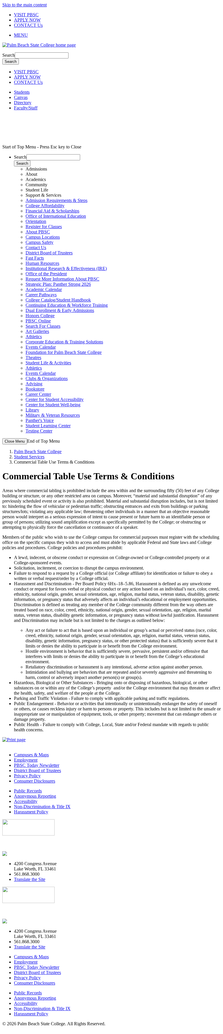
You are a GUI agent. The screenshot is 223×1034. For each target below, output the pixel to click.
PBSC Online (38, 320)
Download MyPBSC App (26, 843)
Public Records (28, 790)
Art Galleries (37, 331)
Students (22, 92)
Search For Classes (43, 326)
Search (8, 55)
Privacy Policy (27, 775)
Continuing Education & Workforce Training (67, 305)
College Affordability (45, 205)
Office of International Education (56, 216)
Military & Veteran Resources (53, 415)
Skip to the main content (24, 4)
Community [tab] (36, 184)
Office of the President (46, 273)
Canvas (21, 97)
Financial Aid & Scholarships (52, 210)
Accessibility (25, 801)
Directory (22, 102)
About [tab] (31, 174)
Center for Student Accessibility (55, 399)
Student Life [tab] (37, 189)
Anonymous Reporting (35, 796)
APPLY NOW (27, 19)
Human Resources (42, 263)
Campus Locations (43, 237)
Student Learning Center (48, 425)
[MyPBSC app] (19, 853)
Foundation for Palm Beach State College (64, 352)
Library (32, 409)
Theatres (33, 357)
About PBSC (38, 231)
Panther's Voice (40, 420)
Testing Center (39, 430)
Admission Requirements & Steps (56, 200)
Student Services (29, 456)
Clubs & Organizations (47, 378)
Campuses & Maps (31, 754)
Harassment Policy (31, 811)
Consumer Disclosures (34, 780)
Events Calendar (41, 347)
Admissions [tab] (36, 168)
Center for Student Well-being (53, 404)
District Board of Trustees (49, 252)
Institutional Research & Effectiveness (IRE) (66, 268)
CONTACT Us (28, 25)
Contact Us (36, 247)
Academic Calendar (44, 289)
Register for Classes (44, 226)
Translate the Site (29, 879)
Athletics (34, 336)
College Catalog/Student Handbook (58, 299)
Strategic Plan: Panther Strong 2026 (58, 284)
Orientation (36, 221)
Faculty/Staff (25, 107)
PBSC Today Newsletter (36, 765)
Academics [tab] (36, 179)
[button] (117, 35)
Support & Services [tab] (43, 195)
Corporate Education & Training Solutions (64, 341)
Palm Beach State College (38, 451)
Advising (34, 383)
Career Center (38, 394)
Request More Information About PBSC (62, 278)
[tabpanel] (117, 213)
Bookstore (35, 388)
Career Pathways (41, 294)
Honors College (40, 315)
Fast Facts (35, 258)
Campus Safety (39, 242)
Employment (25, 760)
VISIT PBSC (26, 14)
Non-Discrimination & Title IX (42, 806)
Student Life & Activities (48, 362)
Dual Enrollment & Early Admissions (60, 310)
